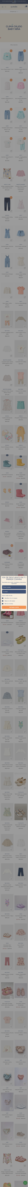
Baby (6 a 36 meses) (10, 601)
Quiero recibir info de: (8, 595)
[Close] (25, 578)
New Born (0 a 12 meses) (11, 598)
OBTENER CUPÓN (14, 607)
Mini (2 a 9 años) (9, 603)
